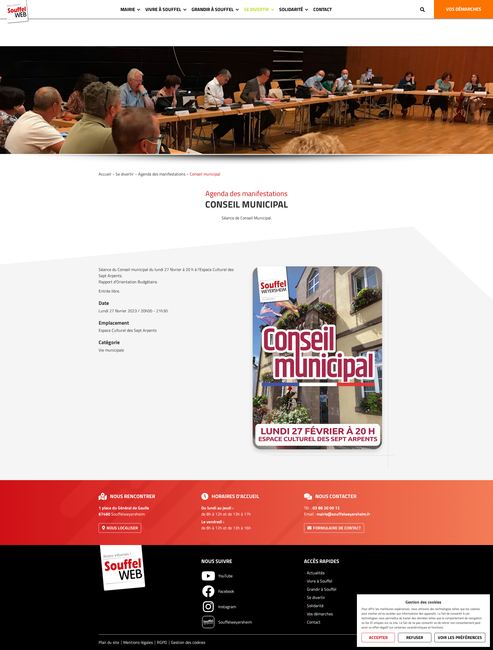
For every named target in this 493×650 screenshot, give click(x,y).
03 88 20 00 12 (326, 508)
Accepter (378, 637)
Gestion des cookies (188, 642)
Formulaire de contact (337, 528)
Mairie (127, 9)
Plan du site (109, 642)
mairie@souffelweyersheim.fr (343, 514)
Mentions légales (138, 642)
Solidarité (291, 9)
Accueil (105, 174)
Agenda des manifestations (161, 174)
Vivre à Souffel (163, 9)
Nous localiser (122, 528)
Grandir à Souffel (213, 9)
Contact (322, 9)
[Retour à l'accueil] (18, 12)
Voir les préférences (460, 637)
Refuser (414, 637)
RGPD (162, 642)
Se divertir (256, 9)
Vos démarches (320, 614)
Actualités (316, 573)
